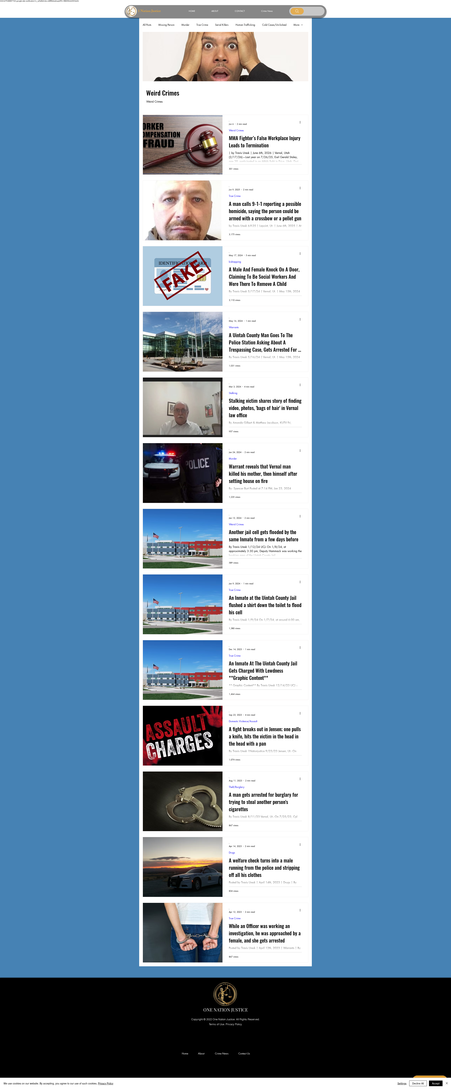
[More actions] (301, 122)
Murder (185, 24)
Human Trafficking (245, 24)
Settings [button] (401, 1083)
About (202, 1053)
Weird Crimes (236, 130)
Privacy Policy (105, 1083)
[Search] (297, 11)
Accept (436, 1083)
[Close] (447, 1083)
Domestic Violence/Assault (243, 721)
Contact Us (244, 1053)
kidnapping (235, 261)
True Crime (202, 24)
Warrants (234, 327)
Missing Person (166, 24)
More (296, 24)
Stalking (233, 393)
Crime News (222, 1053)
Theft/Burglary (236, 787)
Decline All (418, 1083)
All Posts (147, 24)
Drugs (232, 852)
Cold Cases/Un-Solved (274, 24)
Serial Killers (221, 24)
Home (186, 1053)
